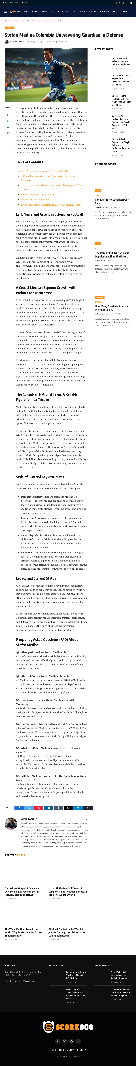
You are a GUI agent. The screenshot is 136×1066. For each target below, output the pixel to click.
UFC (76, 11)
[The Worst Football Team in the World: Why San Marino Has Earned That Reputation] (24, 914)
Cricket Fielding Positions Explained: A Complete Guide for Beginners (121, 100)
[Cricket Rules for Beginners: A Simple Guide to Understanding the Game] (102, 143)
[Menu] (5, 12)
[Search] (131, 3)
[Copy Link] (8, 145)
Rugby (83, 11)
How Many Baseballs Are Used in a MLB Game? (112, 308)
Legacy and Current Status (35, 199)
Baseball (67, 11)
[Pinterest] (8, 133)
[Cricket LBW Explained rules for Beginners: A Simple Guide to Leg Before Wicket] (102, 119)
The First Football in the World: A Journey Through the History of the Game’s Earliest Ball (66, 932)
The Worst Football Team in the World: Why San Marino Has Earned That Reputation (23, 932)
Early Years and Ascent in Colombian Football (45, 171)
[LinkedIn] (8, 127)
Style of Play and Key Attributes (38, 194)
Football (45, 11)
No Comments (48, 42)
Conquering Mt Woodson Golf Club (112, 201)
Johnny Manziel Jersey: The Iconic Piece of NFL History (76, 975)
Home (5, 3)
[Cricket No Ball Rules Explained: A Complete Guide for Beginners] (102, 79)
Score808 (63, 1056)
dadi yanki (101, 261)
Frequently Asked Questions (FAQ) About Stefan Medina (51, 204)
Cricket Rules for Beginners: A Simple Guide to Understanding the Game (121, 145)
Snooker (104, 11)
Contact (24, 3)
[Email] (8, 139)
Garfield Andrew (18, 42)
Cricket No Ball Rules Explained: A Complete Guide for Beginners (121, 80)
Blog (11, 3)
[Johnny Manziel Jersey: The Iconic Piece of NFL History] (56, 975)
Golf (98, 190)
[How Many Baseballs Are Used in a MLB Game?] (113, 288)
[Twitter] (8, 121)
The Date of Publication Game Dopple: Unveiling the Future (112, 254)
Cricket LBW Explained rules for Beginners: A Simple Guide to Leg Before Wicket (121, 122)
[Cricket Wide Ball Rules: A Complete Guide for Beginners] (102, 62)
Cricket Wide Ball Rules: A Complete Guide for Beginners (121, 61)
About (17, 3)
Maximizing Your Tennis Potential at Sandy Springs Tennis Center (76, 994)
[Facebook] (8, 115)
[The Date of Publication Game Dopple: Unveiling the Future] (113, 235)
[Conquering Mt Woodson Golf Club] (113, 182)
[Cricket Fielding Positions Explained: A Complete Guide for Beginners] (102, 99)
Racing (56, 11)
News (34, 11)
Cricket (93, 11)
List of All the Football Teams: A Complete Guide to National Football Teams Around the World (67, 891)
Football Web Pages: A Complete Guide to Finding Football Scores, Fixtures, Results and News (22, 891)
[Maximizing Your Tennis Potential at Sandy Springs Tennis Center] (56, 993)
